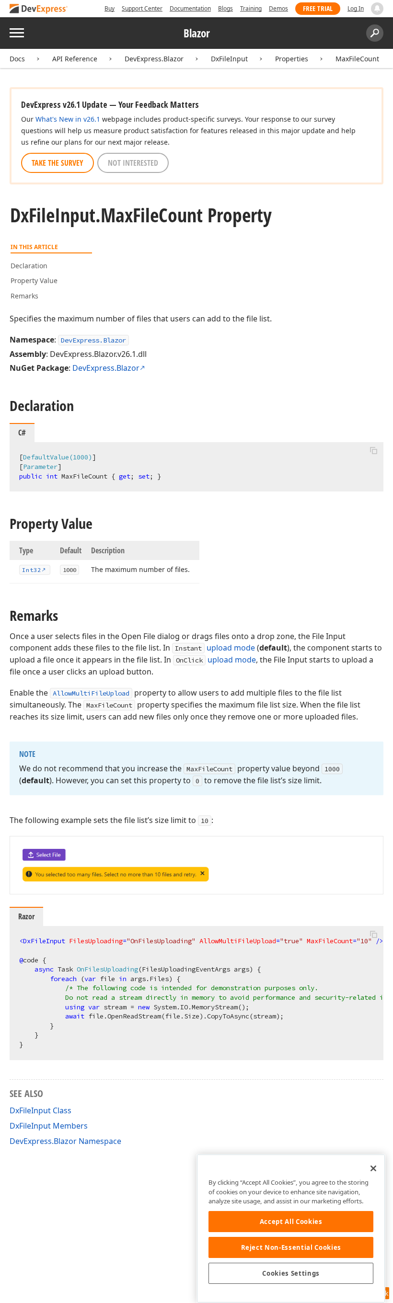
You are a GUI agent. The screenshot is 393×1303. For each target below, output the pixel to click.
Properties (291, 58)
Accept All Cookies (291, 1221)
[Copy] (373, 450)
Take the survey (57, 163)
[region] (290, 1228)
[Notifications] (377, 8)
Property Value (34, 280)
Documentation (190, 8)
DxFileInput (229, 58)
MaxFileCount (357, 58)
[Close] (373, 1168)
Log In (355, 8)
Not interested (133, 163)
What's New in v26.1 (67, 119)
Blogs (225, 8)
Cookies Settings (291, 1273)
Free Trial (318, 8)
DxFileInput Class (40, 1110)
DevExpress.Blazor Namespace (65, 1141)
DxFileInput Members (49, 1125)
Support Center (142, 8)
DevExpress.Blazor (154, 58)
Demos (278, 8)
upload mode (231, 647)
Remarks (24, 295)
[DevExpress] (39, 9)
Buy (109, 8)
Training (251, 8)
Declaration (29, 265)
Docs (17, 58)
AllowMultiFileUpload (91, 693)
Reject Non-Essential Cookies (291, 1247)
